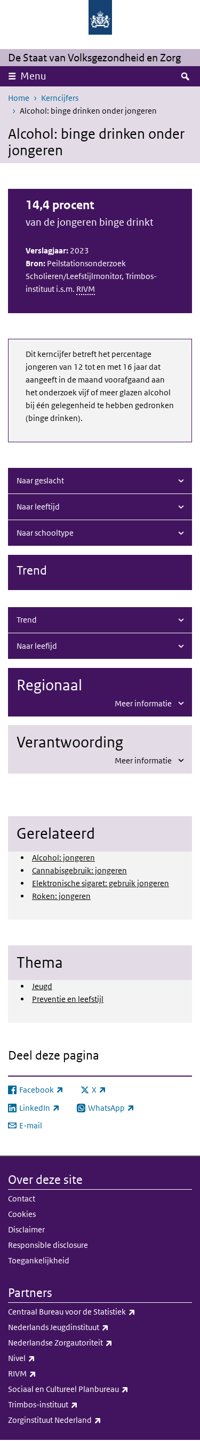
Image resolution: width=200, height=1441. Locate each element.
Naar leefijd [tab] (37, 646)
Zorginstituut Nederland (78, 1419)
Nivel (45, 1357)
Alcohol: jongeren (63, 858)
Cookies (22, 1214)
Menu (33, 76)
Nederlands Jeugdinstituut (82, 1326)
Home (18, 98)
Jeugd (42, 986)
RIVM (85, 289)
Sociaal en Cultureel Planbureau (91, 1388)
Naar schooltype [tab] (45, 533)
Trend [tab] (27, 620)
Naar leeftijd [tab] (38, 506)
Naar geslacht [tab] (40, 480)
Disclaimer (26, 1229)
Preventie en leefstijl (67, 999)
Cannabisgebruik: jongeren (79, 870)
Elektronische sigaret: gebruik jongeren (100, 883)
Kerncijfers (59, 98)
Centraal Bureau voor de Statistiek (95, 1311)
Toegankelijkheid (38, 1260)
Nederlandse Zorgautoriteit (83, 1342)
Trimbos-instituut (66, 1404)
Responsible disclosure (48, 1245)
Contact (21, 1198)
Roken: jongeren (61, 896)
